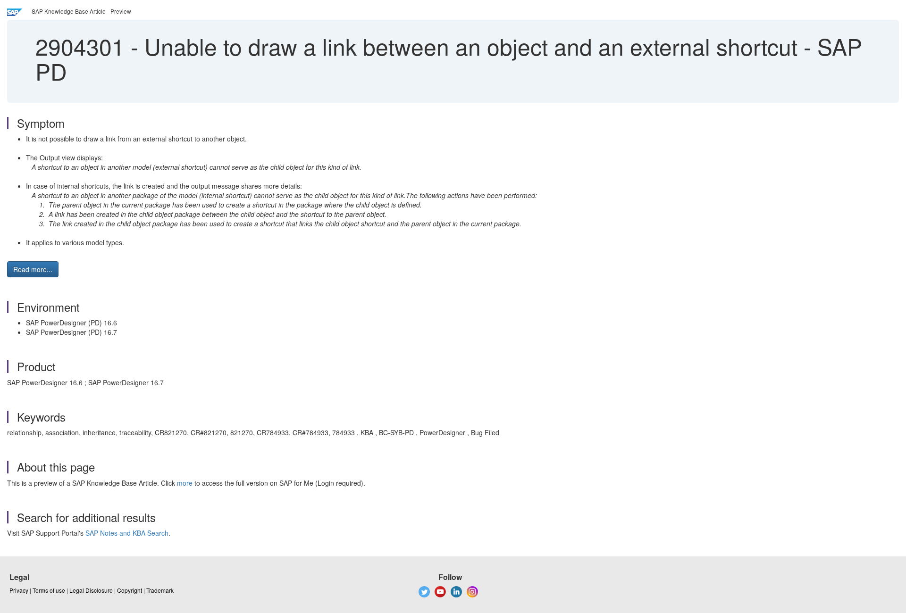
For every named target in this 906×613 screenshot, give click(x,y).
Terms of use (49, 590)
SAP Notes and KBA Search (126, 533)
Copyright (129, 590)
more (185, 483)
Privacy (18, 590)
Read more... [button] (32, 269)
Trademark (160, 590)
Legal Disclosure (91, 590)
